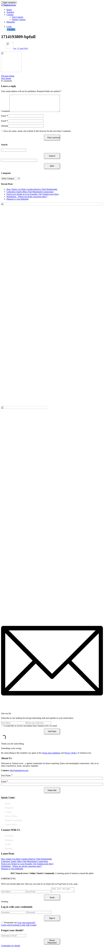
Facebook (9, 836)
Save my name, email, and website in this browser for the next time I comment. (37, 131)
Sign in (52, 918)
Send (52, 897)
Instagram (9, 840)
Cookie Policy (11, 824)
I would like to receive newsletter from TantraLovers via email (30, 726)
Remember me (10, 922)
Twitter (8, 844)
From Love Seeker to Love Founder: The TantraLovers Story (32, 194)
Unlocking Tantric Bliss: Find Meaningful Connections (29, 192)
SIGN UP (11, 29)
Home (9, 10)
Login (9, 26)
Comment (5, 111)
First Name (6, 775)
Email (3, 121)
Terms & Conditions (13, 820)
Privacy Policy (70, 753)
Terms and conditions (51, 753)
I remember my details (10, 945)
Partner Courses (18, 19)
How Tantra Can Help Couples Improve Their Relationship (31, 189)
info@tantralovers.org (19, 770)
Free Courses (17, 17)
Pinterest (8, 848)
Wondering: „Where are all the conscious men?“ (27, 196)
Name (3, 116)
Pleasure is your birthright (17, 199)
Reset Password (52, 941)
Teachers (10, 12)
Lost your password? (26, 922)
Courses (9, 14)
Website (4, 126)
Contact (8, 812)
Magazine (10, 22)
